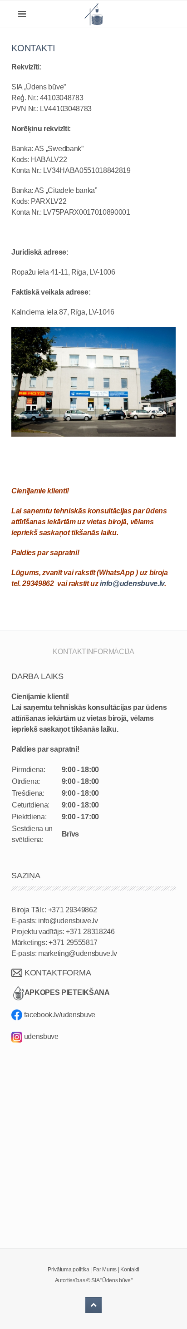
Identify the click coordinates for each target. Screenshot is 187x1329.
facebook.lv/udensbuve (58, 1015)
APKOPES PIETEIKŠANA (67, 993)
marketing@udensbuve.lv (77, 953)
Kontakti (129, 1269)
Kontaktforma (56, 972)
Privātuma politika (68, 1269)
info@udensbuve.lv (132, 583)
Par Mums (105, 1269)
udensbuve (41, 1036)
